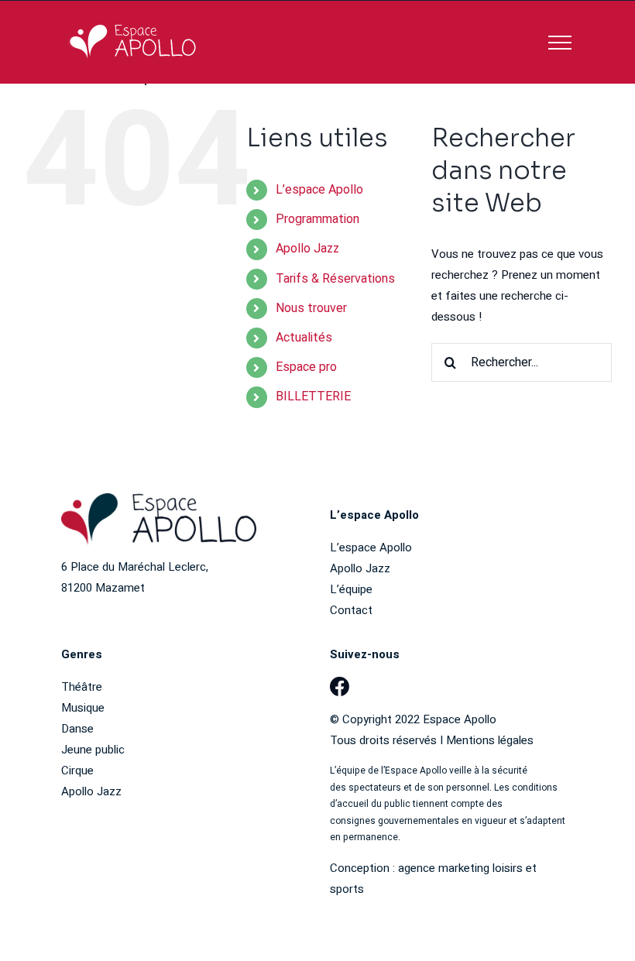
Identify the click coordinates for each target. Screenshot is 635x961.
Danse (77, 728)
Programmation (317, 219)
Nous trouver (311, 308)
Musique (83, 707)
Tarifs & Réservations (335, 278)
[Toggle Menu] (560, 43)
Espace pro (306, 367)
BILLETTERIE (313, 396)
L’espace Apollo (319, 189)
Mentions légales (490, 740)
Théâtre (81, 686)
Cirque (77, 770)
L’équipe (351, 589)
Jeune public (93, 749)
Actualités (304, 337)
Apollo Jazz (307, 248)
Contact (351, 610)
